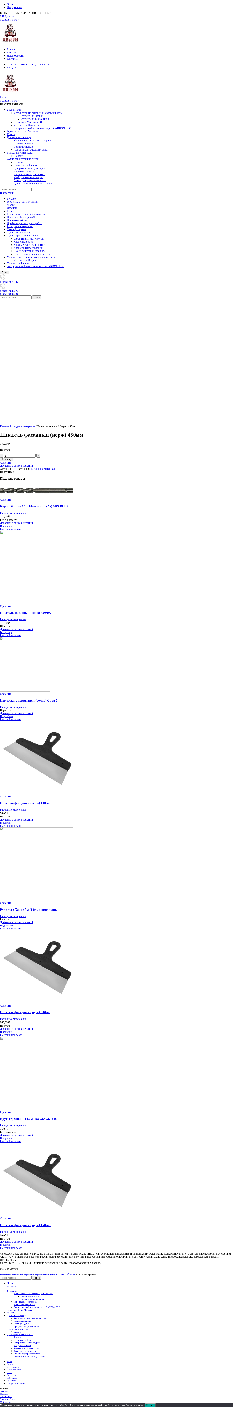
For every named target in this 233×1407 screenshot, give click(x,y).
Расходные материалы (20, 226)
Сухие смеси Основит (26, 165)
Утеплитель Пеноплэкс (27, 125)
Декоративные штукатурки (29, 168)
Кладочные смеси (24, 171)
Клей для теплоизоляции (28, 177)
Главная (5, 426)
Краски (11, 210)
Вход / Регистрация (16, 1383)
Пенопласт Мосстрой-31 (28, 122)
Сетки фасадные (23, 146)
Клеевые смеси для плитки (29, 174)
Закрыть (4, 1391)
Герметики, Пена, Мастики (22, 201)
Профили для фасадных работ (31, 149)
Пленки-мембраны (24, 143)
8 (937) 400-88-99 (9, 294)
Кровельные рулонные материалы (33, 140)
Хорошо (150, 1405)
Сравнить (11, 1380)
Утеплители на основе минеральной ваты (38, 112)
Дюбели (18, 155)
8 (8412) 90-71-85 (9, 282)
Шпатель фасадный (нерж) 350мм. (25, 612)
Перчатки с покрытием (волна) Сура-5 (29, 700)
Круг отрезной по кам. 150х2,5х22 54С (28, 1119)
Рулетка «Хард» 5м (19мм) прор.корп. (28, 909)
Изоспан (12, 207)
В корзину (6, 459)
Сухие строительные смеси (23, 235)
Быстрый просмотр (11, 529)
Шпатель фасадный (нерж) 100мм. (25, 803)
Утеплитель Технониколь (35, 118)
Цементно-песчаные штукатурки (33, 183)
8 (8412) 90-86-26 (9, 291)
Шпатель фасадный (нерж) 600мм (25, 1012)
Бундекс (18, 161)
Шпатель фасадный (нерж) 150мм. (25, 1225)
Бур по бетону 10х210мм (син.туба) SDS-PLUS (34, 506)
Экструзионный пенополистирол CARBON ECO (42, 128)
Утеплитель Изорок (31, 115)
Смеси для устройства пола (30, 180)
